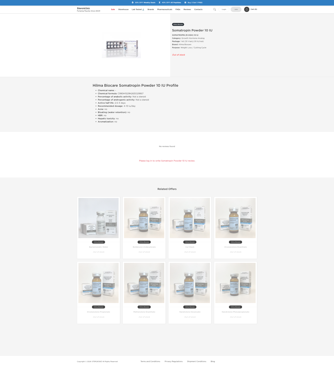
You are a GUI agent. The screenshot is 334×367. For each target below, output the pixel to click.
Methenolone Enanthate (144, 312)
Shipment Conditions (196, 361)
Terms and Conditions (150, 361)
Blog (213, 361)
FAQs (177, 9)
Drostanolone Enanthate (235, 247)
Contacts (198, 9)
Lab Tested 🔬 (138, 9)
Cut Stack (189, 247)
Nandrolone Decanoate (189, 312)
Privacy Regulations (174, 361)
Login (224, 9)
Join (236, 9)
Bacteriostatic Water (98, 247)
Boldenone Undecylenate (144, 247)
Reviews (187, 9)
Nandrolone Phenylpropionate (235, 312)
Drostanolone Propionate (98, 312)
